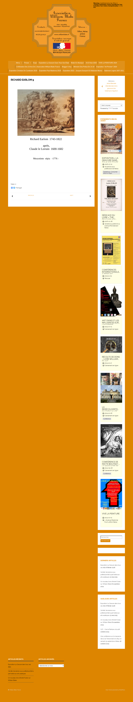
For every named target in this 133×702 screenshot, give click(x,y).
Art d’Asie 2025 (91, 63)
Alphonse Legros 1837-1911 (114, 70)
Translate (115, 108)
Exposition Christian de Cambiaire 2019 (23, 70)
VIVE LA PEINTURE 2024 (108, 63)
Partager (19, 188)
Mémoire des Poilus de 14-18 (84, 67)
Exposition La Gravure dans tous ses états (54, 63)
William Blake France (15, 690)
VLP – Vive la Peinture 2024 (109, 629)
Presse (26, 63)
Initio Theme (109, 690)
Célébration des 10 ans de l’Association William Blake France (38, 67)
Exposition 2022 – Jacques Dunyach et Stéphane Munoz (82, 70)
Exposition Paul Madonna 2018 (50, 70)
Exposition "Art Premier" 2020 (106, 67)
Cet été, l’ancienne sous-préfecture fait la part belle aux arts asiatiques (110, 574)
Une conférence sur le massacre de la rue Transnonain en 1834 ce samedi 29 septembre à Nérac (110, 639)
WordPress (122, 690)
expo (35, 63)
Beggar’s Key (66, 67)
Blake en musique (77, 63)
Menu (18, 63)
